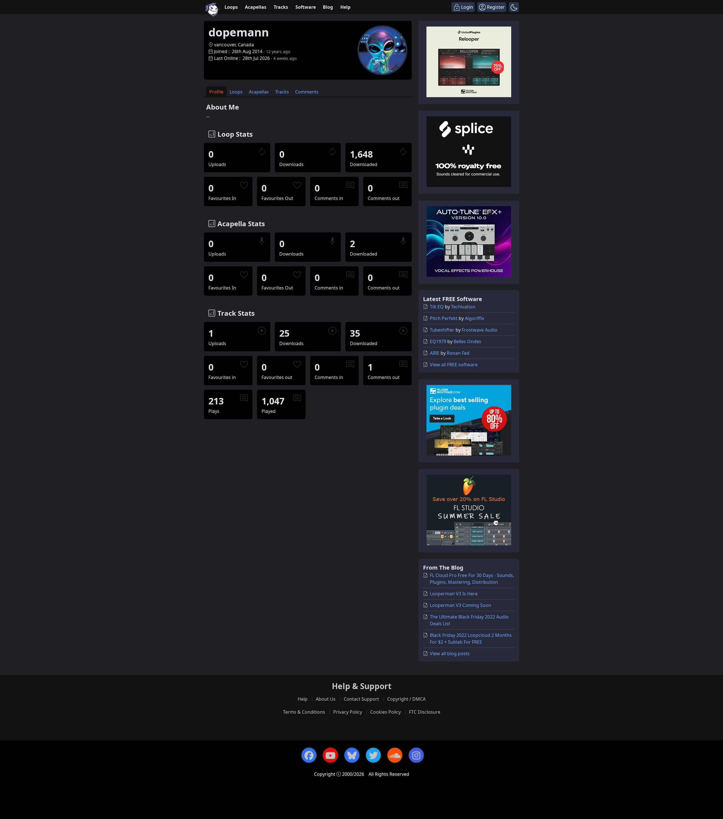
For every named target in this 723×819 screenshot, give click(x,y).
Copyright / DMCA (406, 699)
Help (345, 7)
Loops (231, 7)
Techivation (463, 307)
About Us (326, 699)
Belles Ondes (467, 341)
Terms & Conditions (304, 712)
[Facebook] (309, 755)
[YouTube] (330, 755)
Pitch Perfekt (444, 318)
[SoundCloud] (395, 755)
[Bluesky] (352, 755)
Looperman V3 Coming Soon (460, 605)
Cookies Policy (385, 712)
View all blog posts (450, 653)
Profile (216, 92)
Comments (307, 92)
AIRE (434, 353)
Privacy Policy (347, 712)
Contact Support (361, 699)
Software (305, 7)
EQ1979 (438, 341)
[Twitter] (373, 755)
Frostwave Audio (479, 330)
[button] (514, 7)
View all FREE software (454, 364)
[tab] (216, 91)
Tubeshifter (442, 330)
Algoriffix (474, 318)
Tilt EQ (437, 307)
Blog (328, 7)
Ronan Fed (458, 353)
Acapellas (255, 7)
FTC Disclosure (424, 712)
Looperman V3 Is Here (454, 594)
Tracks (281, 7)
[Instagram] (416, 755)
